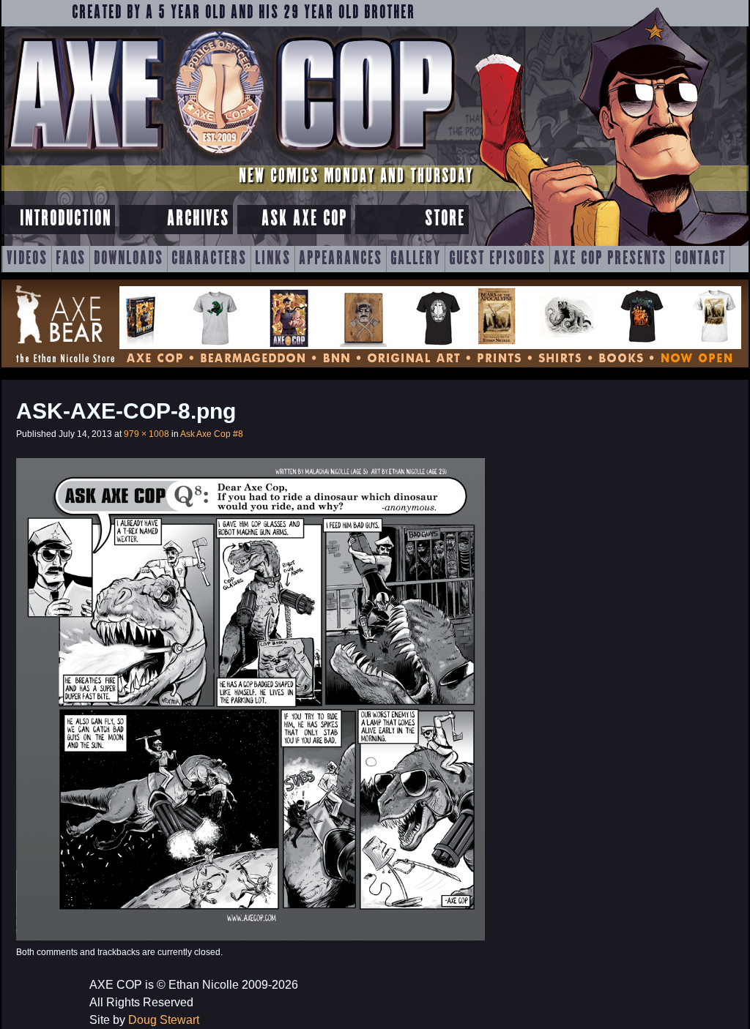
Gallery (415, 259)
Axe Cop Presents (610, 259)
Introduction (65, 219)
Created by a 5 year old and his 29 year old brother (243, 13)
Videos (27, 259)
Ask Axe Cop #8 (211, 434)
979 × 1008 (146, 434)
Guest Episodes (497, 259)
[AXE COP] (230, 159)
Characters (209, 259)
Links (273, 259)
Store (445, 219)
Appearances (340, 259)
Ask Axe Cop (304, 219)
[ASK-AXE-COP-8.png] (250, 936)
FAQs (71, 259)
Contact (700, 259)
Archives (198, 219)
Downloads (128, 259)
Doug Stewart (163, 1020)
